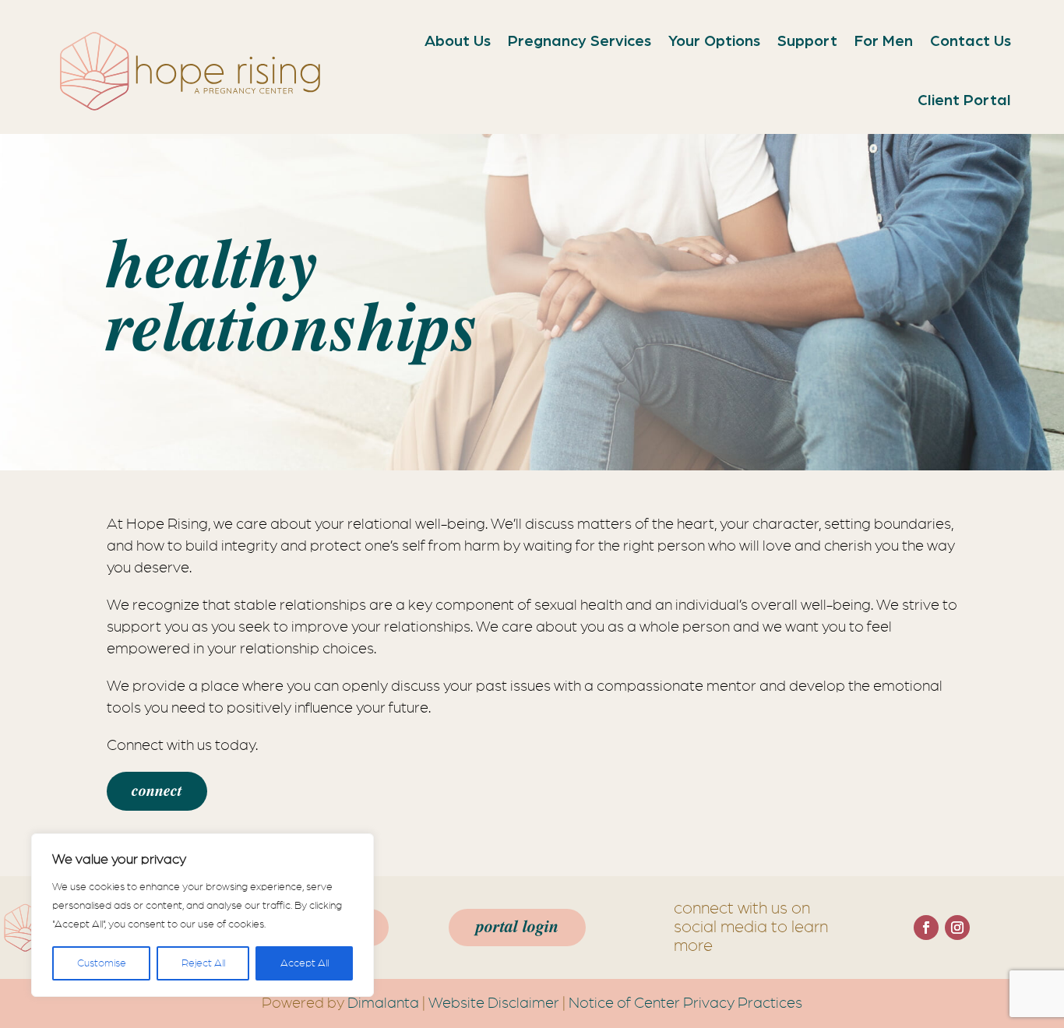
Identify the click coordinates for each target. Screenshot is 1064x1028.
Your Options (714, 41)
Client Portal (964, 100)
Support (807, 41)
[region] (202, 915)
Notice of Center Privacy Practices (685, 1003)
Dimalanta (383, 1003)
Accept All (304, 963)
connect (157, 791)
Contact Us (970, 41)
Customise (101, 963)
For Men (883, 41)
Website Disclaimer (493, 1003)
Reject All (203, 963)
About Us (458, 41)
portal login (517, 927)
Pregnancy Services (579, 41)
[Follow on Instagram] (957, 927)
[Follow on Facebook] (926, 927)
